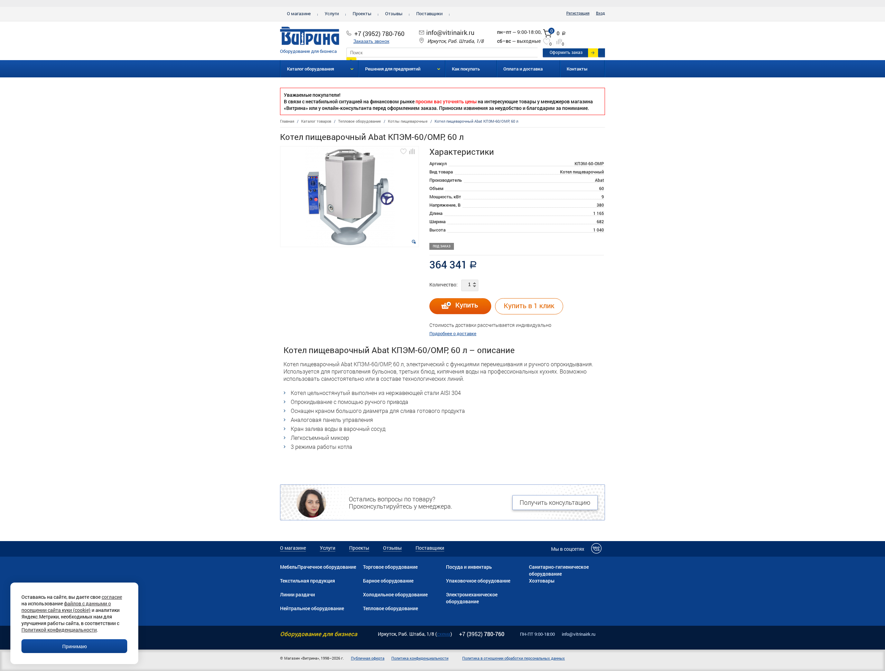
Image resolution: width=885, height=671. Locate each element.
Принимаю (74, 646)
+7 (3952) (481, 633)
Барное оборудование (388, 580)
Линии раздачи (297, 594)
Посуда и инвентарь (469, 567)
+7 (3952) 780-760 (379, 33)
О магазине (299, 13)
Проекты (362, 13)
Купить (466, 304)
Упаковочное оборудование (478, 580)
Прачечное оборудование (326, 567)
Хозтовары (542, 580)
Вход (600, 13)
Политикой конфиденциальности (59, 629)
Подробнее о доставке (452, 333)
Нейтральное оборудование (312, 608)
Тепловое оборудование (390, 608)
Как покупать (466, 69)
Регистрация (577, 13)
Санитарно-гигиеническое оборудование (559, 570)
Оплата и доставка (523, 69)
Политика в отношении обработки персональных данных (513, 658)
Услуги (332, 13)
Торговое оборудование (390, 567)
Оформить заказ (566, 52)
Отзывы (393, 13)
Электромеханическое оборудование (471, 598)
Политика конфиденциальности (419, 658)
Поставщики (429, 13)
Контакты (577, 69)
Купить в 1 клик (529, 305)
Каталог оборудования (310, 69)
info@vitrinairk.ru (450, 32)
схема (443, 634)
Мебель (288, 567)
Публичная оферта (367, 658)
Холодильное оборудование (395, 594)
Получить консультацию (555, 502)
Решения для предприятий (392, 69)
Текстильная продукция (307, 580)
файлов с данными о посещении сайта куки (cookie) (66, 606)
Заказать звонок (371, 41)
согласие (112, 597)
